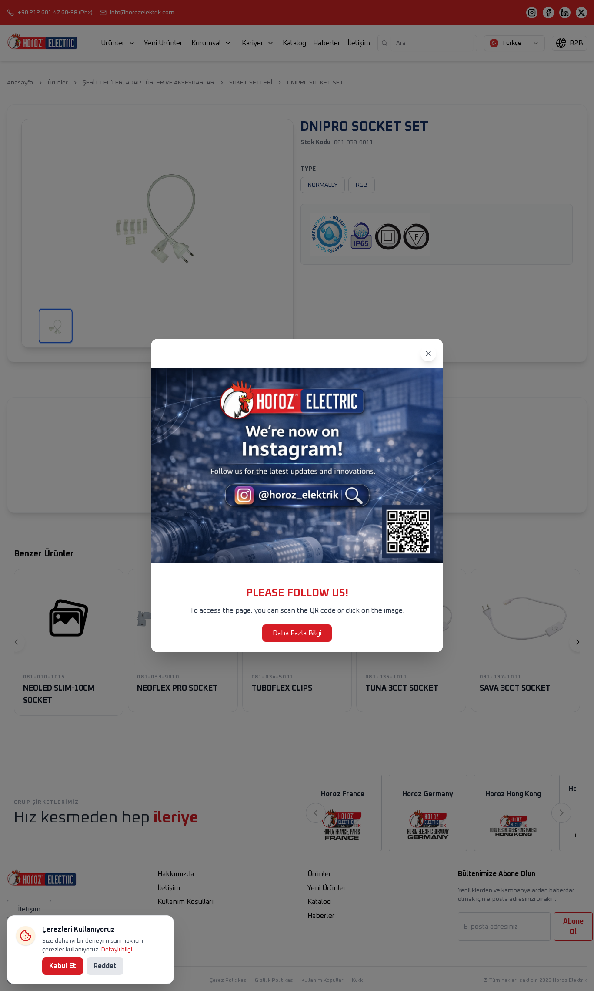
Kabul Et (62, 966)
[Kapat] (428, 353)
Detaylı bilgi (116, 950)
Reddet (105, 966)
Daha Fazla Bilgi (297, 633)
